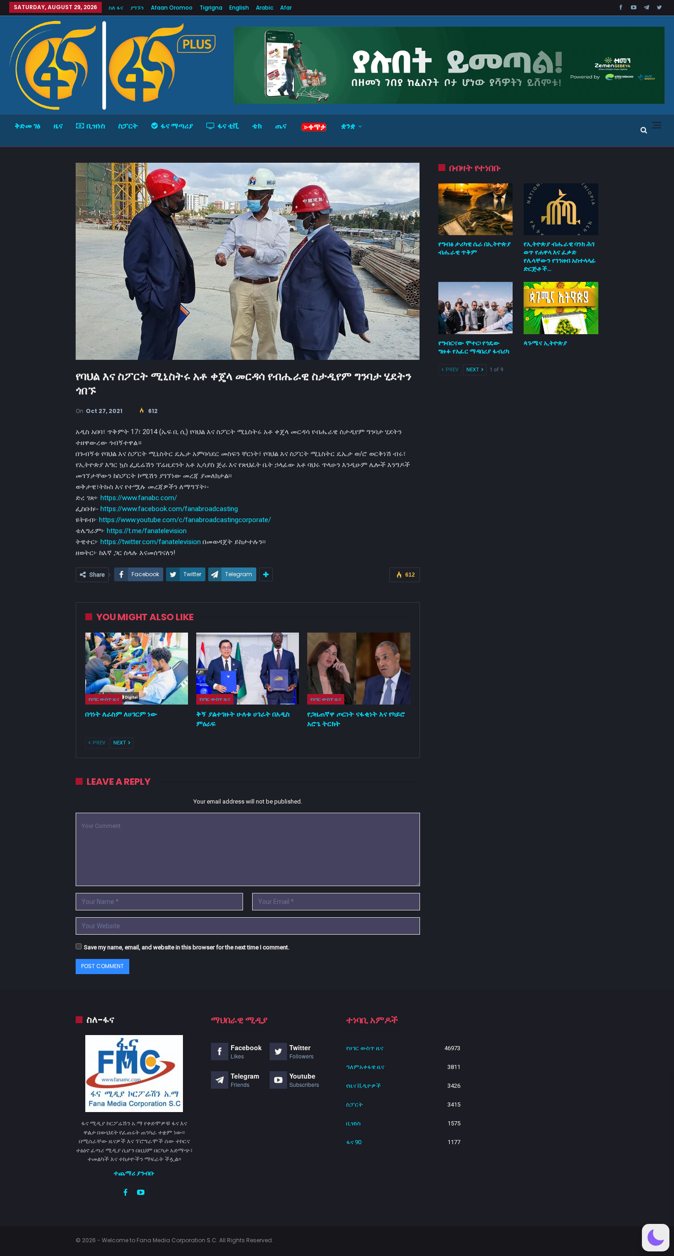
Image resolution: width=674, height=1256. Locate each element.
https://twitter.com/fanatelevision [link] (150, 542)
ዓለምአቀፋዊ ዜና (365, 1066)
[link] (169, 509)
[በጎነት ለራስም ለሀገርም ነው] (136, 669)
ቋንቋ (348, 126)
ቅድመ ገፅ (27, 126)
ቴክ (257, 126)
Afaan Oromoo (172, 7)
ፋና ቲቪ (228, 126)
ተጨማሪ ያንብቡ (134, 1173)
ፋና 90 (353, 1142)
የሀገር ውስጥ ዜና (103, 699)
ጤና (281, 126)
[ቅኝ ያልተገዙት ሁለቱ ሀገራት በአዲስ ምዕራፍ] (247, 669)
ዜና (58, 126)
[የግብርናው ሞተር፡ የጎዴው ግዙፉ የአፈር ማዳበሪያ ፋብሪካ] (475, 308)
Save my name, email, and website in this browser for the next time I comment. (186, 947)
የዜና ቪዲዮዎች (363, 1085)
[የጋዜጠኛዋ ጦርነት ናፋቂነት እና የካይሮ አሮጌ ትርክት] (358, 669)
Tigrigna (210, 7)
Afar (286, 7)
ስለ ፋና (116, 7)
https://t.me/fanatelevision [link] (147, 531)
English (239, 7)
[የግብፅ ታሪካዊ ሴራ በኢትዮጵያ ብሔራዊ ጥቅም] (475, 209)
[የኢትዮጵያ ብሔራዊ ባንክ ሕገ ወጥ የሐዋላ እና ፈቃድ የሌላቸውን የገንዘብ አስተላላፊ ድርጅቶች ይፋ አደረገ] (561, 209)
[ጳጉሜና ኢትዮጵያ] (561, 308)
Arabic (264, 7)
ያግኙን (137, 7)
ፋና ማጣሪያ (176, 126)
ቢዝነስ (96, 126)
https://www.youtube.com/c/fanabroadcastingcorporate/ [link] (185, 520)
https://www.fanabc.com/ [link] (138, 498)
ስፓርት (128, 126)
